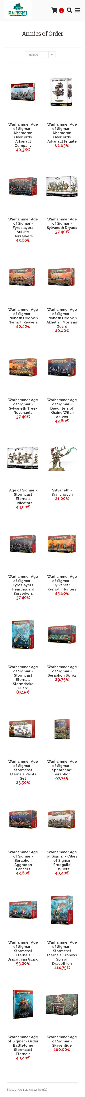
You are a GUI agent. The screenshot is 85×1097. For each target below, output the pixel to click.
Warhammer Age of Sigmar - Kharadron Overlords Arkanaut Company (23, 135)
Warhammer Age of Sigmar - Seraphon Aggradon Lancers (23, 860)
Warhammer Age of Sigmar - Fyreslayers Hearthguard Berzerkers (23, 585)
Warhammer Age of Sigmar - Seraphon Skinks (62, 671)
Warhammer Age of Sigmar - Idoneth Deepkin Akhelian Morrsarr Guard (62, 318)
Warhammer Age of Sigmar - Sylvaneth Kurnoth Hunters (62, 582)
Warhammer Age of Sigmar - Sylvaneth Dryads (62, 223)
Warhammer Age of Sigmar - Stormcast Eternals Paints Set (23, 770)
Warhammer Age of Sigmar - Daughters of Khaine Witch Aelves (62, 408)
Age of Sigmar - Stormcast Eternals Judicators (23, 496)
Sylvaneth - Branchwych (62, 492)
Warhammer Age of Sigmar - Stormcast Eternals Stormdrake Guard (23, 677)
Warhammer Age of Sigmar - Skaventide (62, 1041)
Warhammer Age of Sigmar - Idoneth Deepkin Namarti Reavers (23, 315)
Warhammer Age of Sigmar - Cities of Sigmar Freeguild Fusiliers (62, 860)
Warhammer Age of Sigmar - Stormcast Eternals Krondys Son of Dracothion (62, 953)
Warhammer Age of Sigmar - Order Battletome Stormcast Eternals (23, 1045)
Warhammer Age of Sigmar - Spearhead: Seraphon (62, 767)
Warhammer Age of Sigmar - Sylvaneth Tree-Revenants (23, 406)
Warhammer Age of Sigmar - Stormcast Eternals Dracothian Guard (23, 950)
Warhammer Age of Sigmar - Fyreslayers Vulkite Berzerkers (23, 227)
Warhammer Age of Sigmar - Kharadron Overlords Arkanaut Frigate (62, 133)
